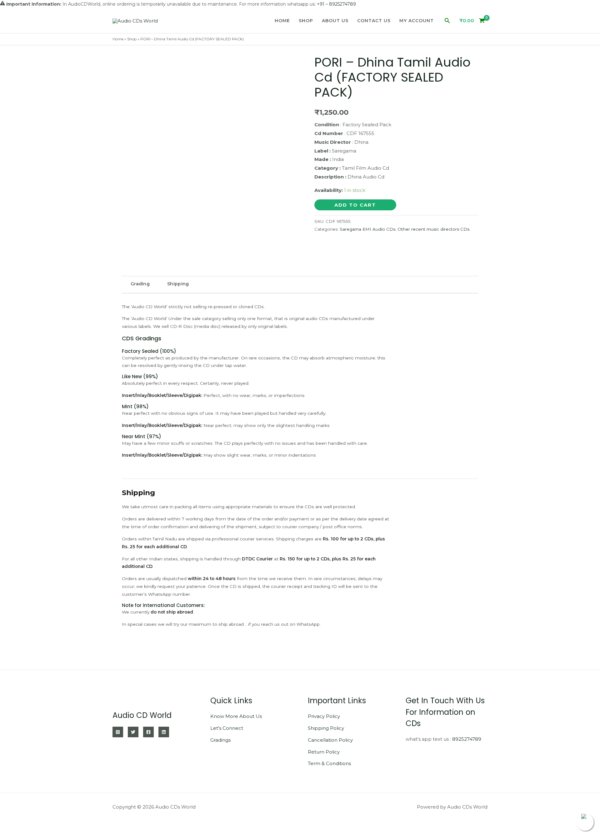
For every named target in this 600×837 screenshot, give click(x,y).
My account (416, 20)
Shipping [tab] (178, 284)
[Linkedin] (163, 732)
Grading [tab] (140, 284)
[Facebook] (148, 732)
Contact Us (374, 20)
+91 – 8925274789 (336, 4)
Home (282, 20)
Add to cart (355, 205)
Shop (306, 20)
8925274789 (466, 739)
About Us (335, 20)
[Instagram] (117, 732)
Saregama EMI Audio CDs (367, 229)
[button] (447, 21)
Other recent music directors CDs (433, 229)
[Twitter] (133, 732)
